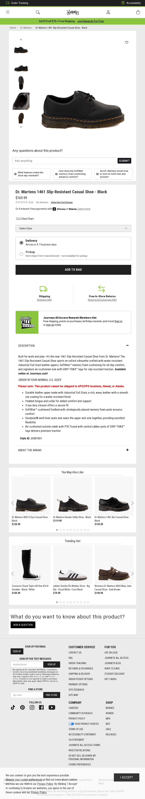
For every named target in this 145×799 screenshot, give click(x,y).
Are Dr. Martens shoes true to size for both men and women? (114, 174)
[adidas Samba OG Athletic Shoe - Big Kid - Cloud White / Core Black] (72, 564)
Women (110, 713)
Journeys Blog (113, 663)
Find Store (51, 695)
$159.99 (16, 524)
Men (108, 718)
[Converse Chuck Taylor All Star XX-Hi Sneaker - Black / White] (31, 564)
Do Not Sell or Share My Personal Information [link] (82, 757)
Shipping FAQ (44, 299)
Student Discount (115, 673)
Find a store (35, 689)
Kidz (108, 723)
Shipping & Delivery (79, 673)
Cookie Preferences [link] (80, 764)
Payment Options (78, 684)
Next (21, 126)
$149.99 (99, 593)
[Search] (38, 12)
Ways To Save (112, 668)
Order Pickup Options (81, 679)
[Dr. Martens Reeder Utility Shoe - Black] (72, 496)
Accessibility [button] (134, 3)
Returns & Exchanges (81, 668)
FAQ (70, 657)
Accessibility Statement (82, 734)
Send (124, 161)
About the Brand (29, 450)
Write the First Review (62, 202)
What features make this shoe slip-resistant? (30, 174)
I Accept (126, 777)
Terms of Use (76, 729)
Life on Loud (111, 652)
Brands (110, 708)
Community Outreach (80, 713)
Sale (108, 729)
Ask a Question (23, 624)
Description (26, 345)
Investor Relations (79, 750)
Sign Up (17, 651)
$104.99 (16, 593)
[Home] (73, 12)
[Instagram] (33, 707)
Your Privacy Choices (87, 723)
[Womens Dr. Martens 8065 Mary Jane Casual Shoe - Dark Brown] (114, 564)
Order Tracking (19, 3)
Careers (73, 708)
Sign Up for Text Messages (35, 658)
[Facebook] (43, 707)
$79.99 (56, 593)
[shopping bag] (138, 12)
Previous (21, 38)
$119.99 (57, 520)
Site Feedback (76, 689)
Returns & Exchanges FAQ (102, 299)
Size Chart (28, 218)
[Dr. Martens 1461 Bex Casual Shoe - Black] (114, 496)
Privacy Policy (77, 718)
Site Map (73, 695)
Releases (111, 734)
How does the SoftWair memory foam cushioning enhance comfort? (72, 174)
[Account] (108, 12)
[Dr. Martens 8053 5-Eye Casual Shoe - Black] (31, 496)
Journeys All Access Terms (84, 745)
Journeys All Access (117, 657)
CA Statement (76, 739)
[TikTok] (14, 707)
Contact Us (75, 652)
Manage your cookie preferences (24, 779)
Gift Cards (111, 679)
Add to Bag (73, 269)
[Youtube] (53, 707)
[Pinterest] (24, 707)
